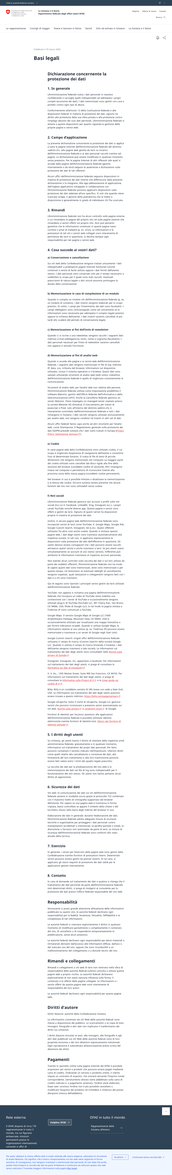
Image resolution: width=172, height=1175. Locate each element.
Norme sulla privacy (68, 708)
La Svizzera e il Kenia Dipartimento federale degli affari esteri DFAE (61, 12)
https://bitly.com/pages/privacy (101, 696)
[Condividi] (164, 38)
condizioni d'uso (93, 708)
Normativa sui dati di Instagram (65, 667)
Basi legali (72, 1168)
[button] (16, 28)
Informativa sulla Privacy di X (78, 680)
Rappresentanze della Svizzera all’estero (102, 1128)
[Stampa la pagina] (157, 38)
